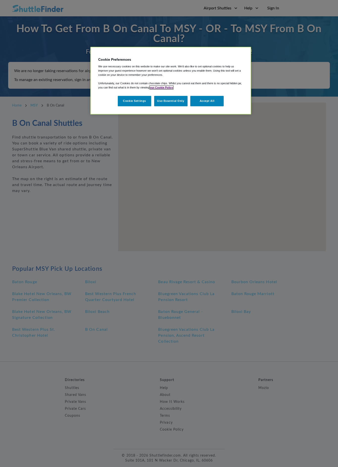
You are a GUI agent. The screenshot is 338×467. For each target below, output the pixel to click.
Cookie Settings (134, 100)
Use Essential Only (170, 100)
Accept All (207, 100)
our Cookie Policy (161, 87)
